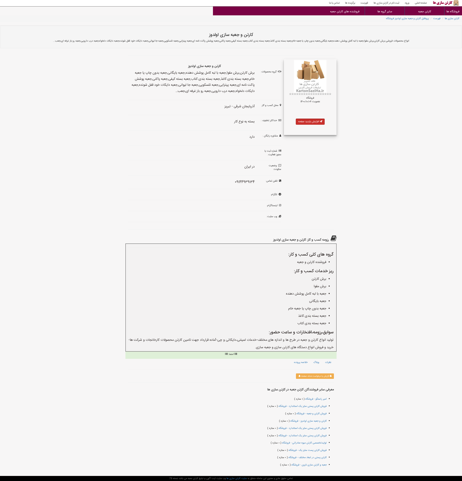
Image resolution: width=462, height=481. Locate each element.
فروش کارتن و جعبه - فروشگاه (311, 414)
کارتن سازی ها (452, 18)
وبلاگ (316, 362)
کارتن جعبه (424, 11)
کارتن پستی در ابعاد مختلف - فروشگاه (307, 457)
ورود (407, 3)
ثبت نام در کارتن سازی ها (386, 3)
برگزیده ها (350, 3)
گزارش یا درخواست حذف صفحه (315, 376)
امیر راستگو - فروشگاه (316, 399)
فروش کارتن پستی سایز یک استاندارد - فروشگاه (302, 406)
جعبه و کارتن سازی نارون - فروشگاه (309, 465)
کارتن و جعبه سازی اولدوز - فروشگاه (308, 421)
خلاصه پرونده (301, 362)
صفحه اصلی (421, 3)
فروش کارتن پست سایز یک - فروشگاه (307, 450)
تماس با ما (334, 3)
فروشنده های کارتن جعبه (344, 11)
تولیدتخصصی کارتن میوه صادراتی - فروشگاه (304, 443)
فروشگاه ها (453, 11)
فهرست (364, 3)
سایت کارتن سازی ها (236, 478)
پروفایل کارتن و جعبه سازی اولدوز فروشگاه (407, 18)
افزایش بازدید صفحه (309, 121)
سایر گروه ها (384, 11)
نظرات (328, 362)
